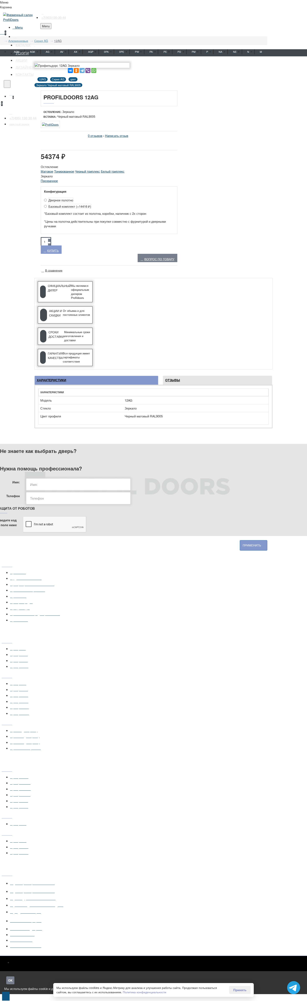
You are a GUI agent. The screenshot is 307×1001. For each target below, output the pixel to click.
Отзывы (172, 380)
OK (10, 980)
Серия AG (41, 41)
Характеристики (51, 380)
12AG (58, 41)
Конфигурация (55, 191)
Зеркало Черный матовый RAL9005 (58, 85)
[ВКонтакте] (70, 70)
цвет (73, 79)
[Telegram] (82, 70)
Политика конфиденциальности (144, 992)
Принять (239, 990)
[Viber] (87, 70)
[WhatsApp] (93, 70)
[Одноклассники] (76, 70)
